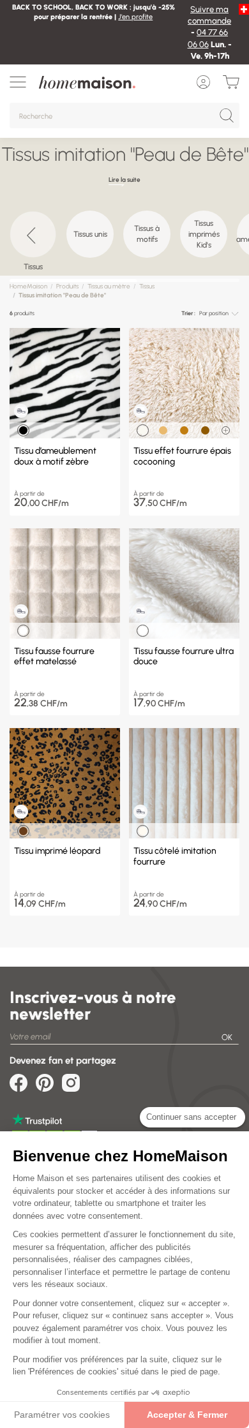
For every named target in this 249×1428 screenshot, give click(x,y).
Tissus (147, 286)
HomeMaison (28, 286)
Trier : (188, 312)
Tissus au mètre (108, 286)
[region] (124, 240)
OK (227, 1037)
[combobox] (219, 313)
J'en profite (135, 17)
